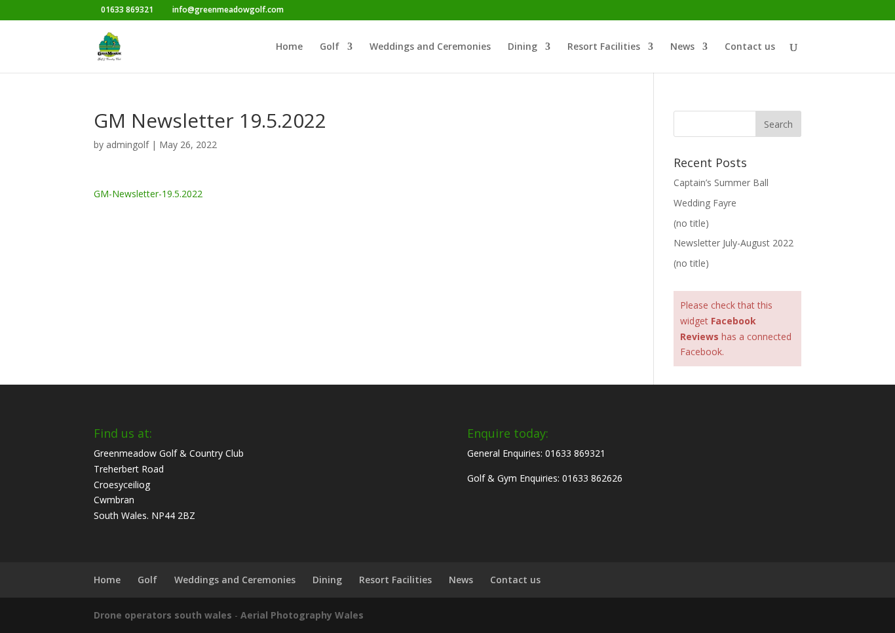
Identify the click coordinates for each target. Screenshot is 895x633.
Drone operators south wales (163, 615)
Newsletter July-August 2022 (733, 243)
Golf (329, 47)
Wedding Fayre (705, 203)
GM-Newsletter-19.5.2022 (148, 193)
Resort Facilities (603, 47)
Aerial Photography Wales (302, 615)
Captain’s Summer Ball (721, 182)
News (682, 47)
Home (289, 47)
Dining (522, 47)
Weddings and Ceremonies (430, 47)
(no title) (691, 223)
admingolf (127, 144)
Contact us (750, 47)
